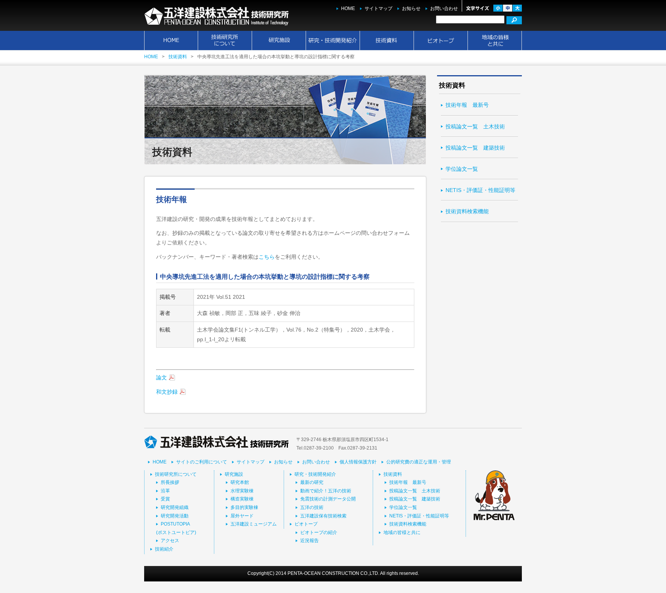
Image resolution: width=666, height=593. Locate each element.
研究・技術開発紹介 (333, 40)
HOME (348, 8)
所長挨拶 (170, 482)
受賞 (165, 499)
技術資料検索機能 (467, 211)
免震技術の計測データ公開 (328, 499)
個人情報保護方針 (358, 462)
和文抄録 (167, 392)
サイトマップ (378, 8)
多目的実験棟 (244, 507)
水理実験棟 (242, 491)
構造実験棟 (242, 499)
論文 (161, 377)
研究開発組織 (174, 507)
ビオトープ (441, 40)
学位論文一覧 (462, 169)
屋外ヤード (242, 516)
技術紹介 (164, 549)
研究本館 (239, 482)
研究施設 (279, 40)
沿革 (165, 491)
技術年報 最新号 (467, 105)
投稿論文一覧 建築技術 (475, 148)
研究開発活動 (174, 516)
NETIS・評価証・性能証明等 (480, 190)
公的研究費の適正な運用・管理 (418, 462)
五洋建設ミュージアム (253, 524)
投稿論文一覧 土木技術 (475, 126)
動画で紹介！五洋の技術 (325, 491)
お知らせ (411, 8)
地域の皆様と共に (495, 40)
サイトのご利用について (201, 462)
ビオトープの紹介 (318, 532)
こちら (267, 257)
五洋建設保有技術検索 (323, 516)
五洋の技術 (311, 507)
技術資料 (387, 40)
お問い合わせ (444, 8)
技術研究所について (225, 40)
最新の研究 (311, 482)
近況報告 (309, 540)
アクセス (170, 540)
